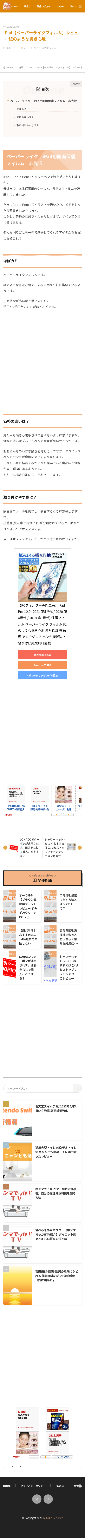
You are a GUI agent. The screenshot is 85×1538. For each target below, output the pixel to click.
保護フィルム (50, 48)
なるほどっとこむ (53, 1518)
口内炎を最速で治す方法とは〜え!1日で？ (68, 901)
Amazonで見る (43, 665)
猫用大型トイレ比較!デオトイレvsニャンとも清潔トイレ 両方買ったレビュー (56, 1151)
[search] (77, 1088)
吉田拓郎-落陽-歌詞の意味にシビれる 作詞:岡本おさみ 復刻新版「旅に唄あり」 (56, 1275)
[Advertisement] (42, 359)
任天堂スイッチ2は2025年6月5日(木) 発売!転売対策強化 (55, 1108)
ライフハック (76, 6)
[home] (36, 1499)
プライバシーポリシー (33, 1486)
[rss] (48, 1499)
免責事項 (79, 1486)
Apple (60, 6)
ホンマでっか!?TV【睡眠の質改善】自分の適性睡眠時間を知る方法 (55, 1193)
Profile (59, 1486)
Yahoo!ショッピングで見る (42, 675)
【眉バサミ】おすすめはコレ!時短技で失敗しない (28, 936)
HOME (14, 6)
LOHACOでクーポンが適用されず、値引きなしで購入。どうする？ (29, 847)
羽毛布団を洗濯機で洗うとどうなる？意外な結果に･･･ (69, 936)
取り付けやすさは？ (27, 125)
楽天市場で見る (42, 654)
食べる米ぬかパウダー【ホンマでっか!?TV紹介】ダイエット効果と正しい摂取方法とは (55, 1234)
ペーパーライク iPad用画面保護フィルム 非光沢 (43, 101)
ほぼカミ (21, 109)
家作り (27, 6)
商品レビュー (44, 6)
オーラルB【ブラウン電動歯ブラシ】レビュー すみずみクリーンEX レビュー (28, 906)
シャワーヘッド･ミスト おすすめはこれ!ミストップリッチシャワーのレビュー (55, 847)
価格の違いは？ (24, 117)
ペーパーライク (33, 48)
